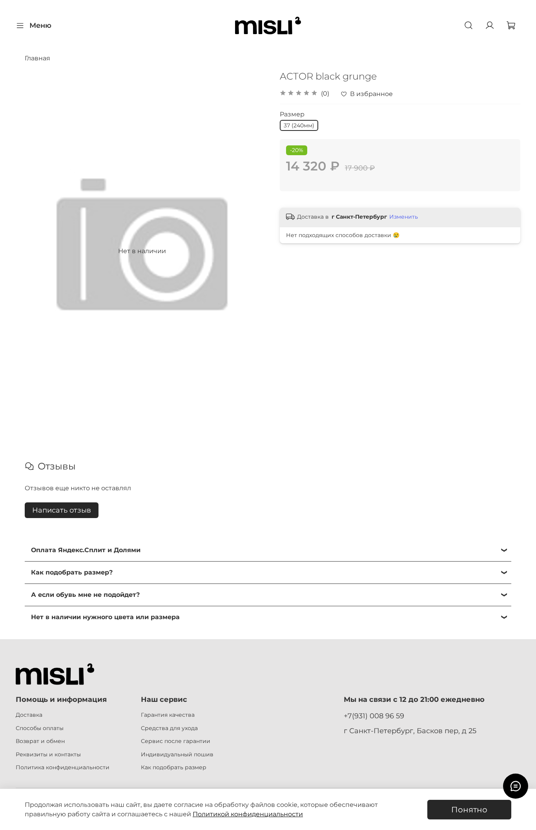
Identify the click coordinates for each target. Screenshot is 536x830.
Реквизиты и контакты (48, 754)
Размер (292, 114)
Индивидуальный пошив (177, 754)
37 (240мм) (299, 125)
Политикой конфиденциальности (248, 814)
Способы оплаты (40, 728)
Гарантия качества (168, 714)
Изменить (403, 216)
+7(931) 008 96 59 (374, 716)
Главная (37, 58)
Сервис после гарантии (175, 741)
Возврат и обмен (40, 741)
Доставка (29, 714)
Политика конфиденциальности (62, 767)
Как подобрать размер (173, 767)
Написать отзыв (61, 510)
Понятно (469, 809)
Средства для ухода (169, 728)
